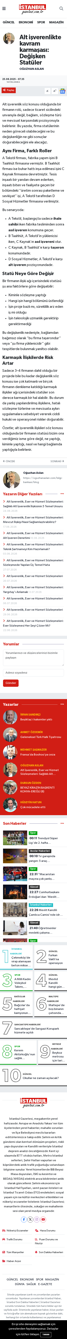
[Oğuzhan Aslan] (9, 38)
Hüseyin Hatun (30, 802)
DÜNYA (19, 1284)
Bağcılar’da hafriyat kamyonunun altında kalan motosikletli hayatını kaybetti (22, 1009)
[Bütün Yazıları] (62, 493)
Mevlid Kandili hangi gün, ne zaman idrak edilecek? (56, 983)
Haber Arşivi (14, 1261)
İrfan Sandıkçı (30, 714)
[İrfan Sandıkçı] (10, 717)
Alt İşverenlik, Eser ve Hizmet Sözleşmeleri (35, 576)
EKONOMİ (26, 22)
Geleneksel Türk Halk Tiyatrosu (40, 737)
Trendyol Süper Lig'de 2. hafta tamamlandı (43, 841)
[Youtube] (43, 1220)
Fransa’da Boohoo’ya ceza (37, 754)
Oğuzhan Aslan (31, 68)
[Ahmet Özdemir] (10, 734)
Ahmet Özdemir (31, 732)
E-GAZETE (45, 1284)
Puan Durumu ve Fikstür (46, 1241)
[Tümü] (62, 704)
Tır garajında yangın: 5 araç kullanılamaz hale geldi (44, 859)
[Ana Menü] (4, 8)
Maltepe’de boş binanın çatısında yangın (57, 1009)
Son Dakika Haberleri (51, 1252)
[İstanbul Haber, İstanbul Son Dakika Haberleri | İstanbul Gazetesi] (32, 9)
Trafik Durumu (14, 1239)
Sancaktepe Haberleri (27, 1024)
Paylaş (10, 90)
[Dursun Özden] (10, 787)
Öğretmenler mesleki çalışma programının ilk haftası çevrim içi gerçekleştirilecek (43, 931)
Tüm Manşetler (15, 1252)
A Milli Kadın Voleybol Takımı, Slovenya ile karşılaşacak (22, 983)
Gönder (11, 683)
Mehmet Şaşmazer (33, 749)
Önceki (10, 461)
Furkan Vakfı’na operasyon (56, 959)
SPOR (41, 22)
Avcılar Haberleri (40, 851)
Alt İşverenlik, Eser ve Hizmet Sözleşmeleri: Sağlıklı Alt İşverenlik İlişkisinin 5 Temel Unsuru (39, 772)
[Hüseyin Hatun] (10, 804)
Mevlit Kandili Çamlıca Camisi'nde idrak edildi (46, 912)
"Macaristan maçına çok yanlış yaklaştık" (42, 877)
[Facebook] (24, 1220)
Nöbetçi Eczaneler (17, 1230)
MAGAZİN (56, 22)
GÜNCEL (8, 22)
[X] (30, 1220)
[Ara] (61, 9)
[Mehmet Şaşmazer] (10, 752)
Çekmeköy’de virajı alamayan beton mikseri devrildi (21, 961)
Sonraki (56, 461)
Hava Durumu (47, 1230)
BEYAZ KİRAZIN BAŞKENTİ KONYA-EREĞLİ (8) (37, 789)
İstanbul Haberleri (41, 905)
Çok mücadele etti (32, 807)
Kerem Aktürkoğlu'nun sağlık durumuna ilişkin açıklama (24, 1054)
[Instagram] (37, 1220)
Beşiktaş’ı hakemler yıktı (36, 719)
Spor (33, 833)
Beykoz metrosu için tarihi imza (58, 1057)
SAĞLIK (31, 1284)
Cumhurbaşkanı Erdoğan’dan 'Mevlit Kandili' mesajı (44, 895)
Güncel (34, 887)
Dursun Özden (30, 783)
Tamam (45, 1335)
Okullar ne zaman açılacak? (41, 1078)
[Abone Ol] (62, 91)
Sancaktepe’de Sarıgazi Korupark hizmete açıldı (36, 1030)
